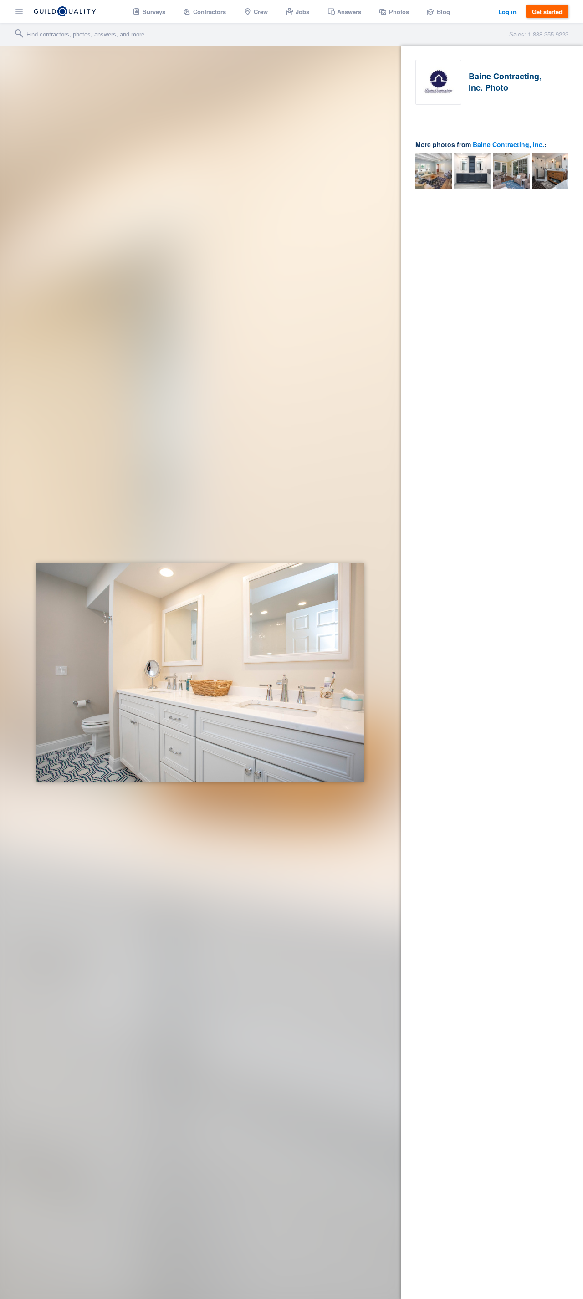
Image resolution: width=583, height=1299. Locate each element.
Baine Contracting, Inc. (508, 144)
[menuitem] (149, 11)
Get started (547, 11)
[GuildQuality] (65, 11)
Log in (507, 11)
